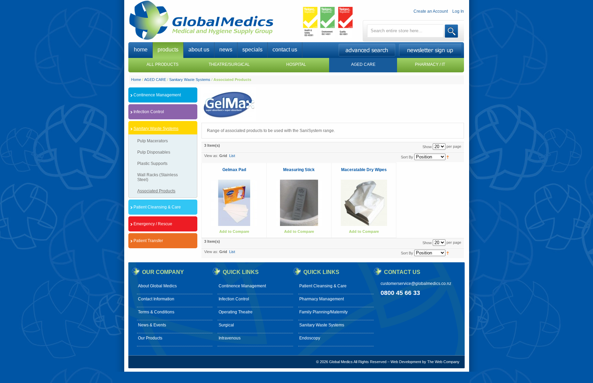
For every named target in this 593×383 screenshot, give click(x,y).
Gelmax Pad (234, 169)
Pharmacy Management (321, 299)
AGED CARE (155, 79)
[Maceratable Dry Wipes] (364, 203)
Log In (458, 11)
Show (427, 147)
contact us (284, 49)
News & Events (152, 325)
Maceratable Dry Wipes (364, 169)
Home (136, 79)
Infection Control (234, 299)
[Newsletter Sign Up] (431, 54)
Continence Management (242, 286)
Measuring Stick (299, 169)
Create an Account (431, 11)
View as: (211, 156)
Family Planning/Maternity (323, 312)
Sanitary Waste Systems (189, 79)
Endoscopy (309, 338)
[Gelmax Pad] (234, 203)
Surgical (226, 325)
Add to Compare (234, 231)
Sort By (407, 157)
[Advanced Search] (368, 55)
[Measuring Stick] (299, 203)
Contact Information (156, 299)
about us (198, 49)
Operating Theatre (236, 312)
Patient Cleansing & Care (323, 286)
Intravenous (230, 338)
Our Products (150, 338)
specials (252, 49)
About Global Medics (157, 286)
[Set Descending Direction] (447, 157)
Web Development (406, 362)
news (225, 49)
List (232, 156)
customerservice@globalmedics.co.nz (416, 283)
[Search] (451, 31)
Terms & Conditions (156, 312)
